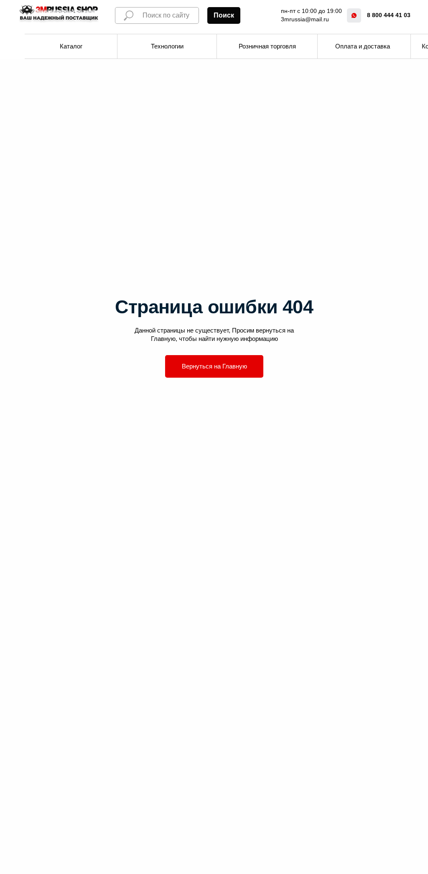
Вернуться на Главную (214, 366)
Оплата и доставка (362, 46)
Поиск (224, 15)
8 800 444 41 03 (388, 15)
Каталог (71, 46)
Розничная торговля (267, 46)
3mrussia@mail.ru (305, 19)
